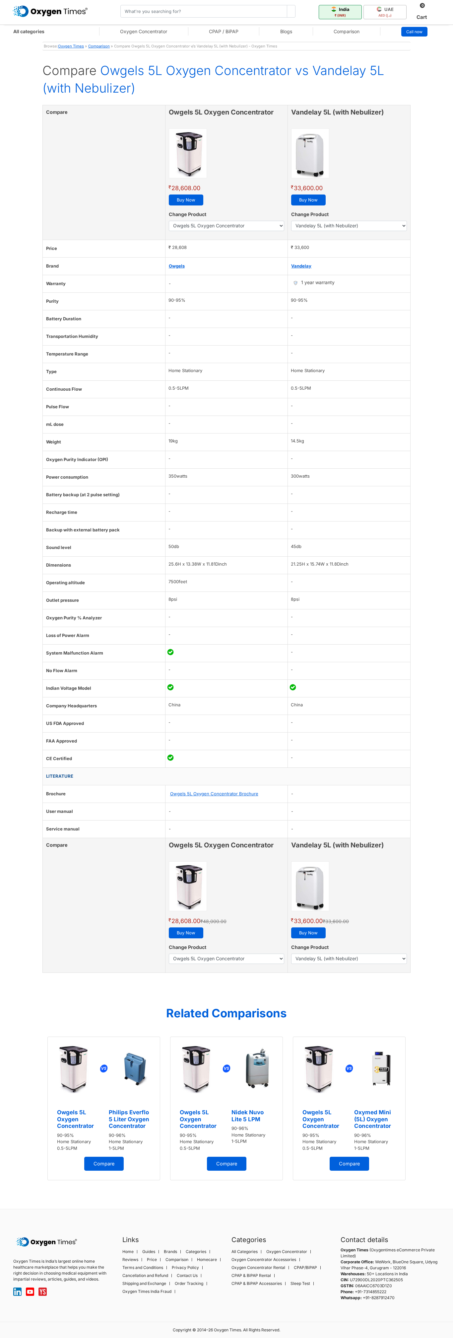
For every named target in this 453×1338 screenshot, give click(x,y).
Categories (196, 1251)
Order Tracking (189, 1283)
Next (417, 1111)
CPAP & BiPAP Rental (251, 1275)
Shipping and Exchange (144, 1283)
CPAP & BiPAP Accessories (256, 1283)
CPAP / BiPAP (223, 31)
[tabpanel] (103, 1108)
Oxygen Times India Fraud (146, 1291)
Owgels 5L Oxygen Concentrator (75, 1119)
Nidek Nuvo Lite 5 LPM (247, 1115)
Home (128, 1251)
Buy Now (186, 199)
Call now (414, 31)
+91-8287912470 (379, 1297)
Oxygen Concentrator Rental (258, 1267)
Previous (35, 1111)
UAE (386, 12)
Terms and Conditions (142, 1267)
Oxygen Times (71, 46)
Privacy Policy (185, 1267)
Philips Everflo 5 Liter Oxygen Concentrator (129, 1119)
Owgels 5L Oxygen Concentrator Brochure (214, 793)
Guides (148, 1251)
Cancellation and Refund (145, 1275)
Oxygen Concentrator (143, 31)
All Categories (244, 1251)
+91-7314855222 (370, 1291)
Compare (104, 1163)
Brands (170, 1251)
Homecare (207, 1259)
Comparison (346, 31)
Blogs (286, 31)
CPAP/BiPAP (305, 1267)
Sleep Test (300, 1283)
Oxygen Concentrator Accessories (263, 1259)
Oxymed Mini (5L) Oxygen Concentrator (372, 1119)
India (342, 12)
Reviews (130, 1259)
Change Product (187, 214)
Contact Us (187, 1275)
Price (152, 1259)
